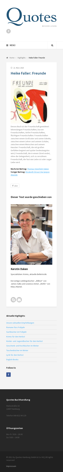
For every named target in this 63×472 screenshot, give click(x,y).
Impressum (11, 466)
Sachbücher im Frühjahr (16, 332)
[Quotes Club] (31, 16)
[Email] (19, 299)
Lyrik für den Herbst (14, 355)
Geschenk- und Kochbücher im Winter (22, 345)
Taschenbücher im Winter (17, 350)
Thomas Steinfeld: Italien (38, 169)
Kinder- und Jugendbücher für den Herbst (24, 341)
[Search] (52, 45)
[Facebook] (8, 31)
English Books (12, 359)
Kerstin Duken (19, 269)
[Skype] (13, 299)
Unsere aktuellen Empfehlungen (20, 322)
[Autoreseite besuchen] (31, 234)
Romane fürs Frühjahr (15, 327)
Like (16, 185)
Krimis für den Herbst (15, 336)
